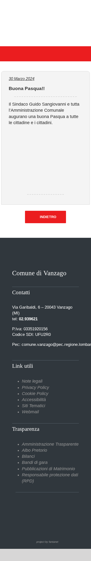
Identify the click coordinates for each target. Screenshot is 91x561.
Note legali (32, 381)
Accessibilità (34, 399)
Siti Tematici (33, 405)
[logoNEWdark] (45, 7)
